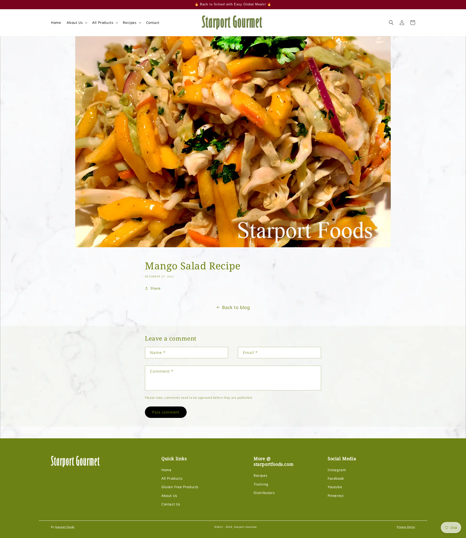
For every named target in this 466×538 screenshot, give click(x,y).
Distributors (264, 492)
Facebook (336, 478)
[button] (76, 23)
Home (166, 469)
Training (261, 484)
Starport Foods (65, 527)
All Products (172, 478)
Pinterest (335, 495)
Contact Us (170, 504)
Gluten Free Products (180, 487)
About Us (169, 495)
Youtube (335, 487)
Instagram (337, 469)
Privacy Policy (406, 527)
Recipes (260, 475)
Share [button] (155, 288)
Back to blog (236, 307)
